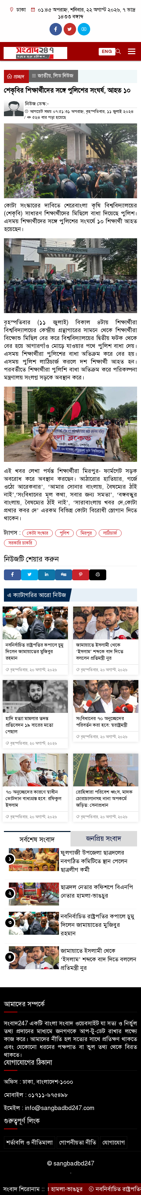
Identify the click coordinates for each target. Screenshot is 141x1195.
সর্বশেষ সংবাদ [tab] (37, 840)
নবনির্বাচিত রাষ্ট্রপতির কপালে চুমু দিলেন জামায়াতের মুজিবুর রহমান (34, 651)
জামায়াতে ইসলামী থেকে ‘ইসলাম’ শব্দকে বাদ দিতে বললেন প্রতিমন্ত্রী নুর (99, 651)
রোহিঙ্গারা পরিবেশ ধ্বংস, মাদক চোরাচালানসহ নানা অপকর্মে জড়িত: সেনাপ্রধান (104, 798)
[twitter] (70, 29)
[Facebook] (12, 574)
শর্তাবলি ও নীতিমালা (29, 1142)
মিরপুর (86, 533)
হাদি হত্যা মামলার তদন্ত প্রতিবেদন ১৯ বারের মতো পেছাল (29, 725)
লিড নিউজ (63, 76)
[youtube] (84, 29)
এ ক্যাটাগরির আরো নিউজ (36, 595)
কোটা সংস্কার (37, 533)
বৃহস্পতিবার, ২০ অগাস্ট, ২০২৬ (33, 670)
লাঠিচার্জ (110, 533)
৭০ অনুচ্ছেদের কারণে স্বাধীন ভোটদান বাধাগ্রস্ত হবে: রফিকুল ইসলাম (33, 798)
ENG (107, 51)
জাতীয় (44, 76)
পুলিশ (64, 533)
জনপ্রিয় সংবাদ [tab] (103, 839)
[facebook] (56, 29)
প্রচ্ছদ (18, 77)
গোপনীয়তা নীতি (77, 1142)
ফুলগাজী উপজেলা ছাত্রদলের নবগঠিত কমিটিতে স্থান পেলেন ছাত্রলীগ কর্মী (94, 861)
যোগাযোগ (113, 1142)
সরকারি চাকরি (20, 543)
